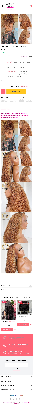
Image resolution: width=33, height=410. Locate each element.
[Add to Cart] (3, 91)
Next (30, 314)
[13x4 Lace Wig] (3, 317)
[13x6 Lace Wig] (6, 317)
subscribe (16, 369)
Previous (3, 314)
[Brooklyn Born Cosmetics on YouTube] (16, 399)
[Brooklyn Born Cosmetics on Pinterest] (23, 399)
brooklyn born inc (18, 402)
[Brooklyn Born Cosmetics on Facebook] (10, 399)
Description (5, 109)
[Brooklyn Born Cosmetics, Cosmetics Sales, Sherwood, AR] (4, 408)
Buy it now (16, 91)
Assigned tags (6, 285)
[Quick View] (15, 329)
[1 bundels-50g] (19, 312)
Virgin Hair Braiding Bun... (24, 319)
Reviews (4, 289)
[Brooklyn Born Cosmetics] (10, 6)
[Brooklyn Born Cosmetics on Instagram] (19, 399)
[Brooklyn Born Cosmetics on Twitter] (13, 399)
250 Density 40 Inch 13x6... (9, 324)
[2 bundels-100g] (22, 312)
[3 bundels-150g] (26, 312)
